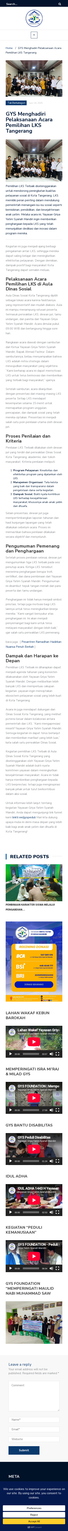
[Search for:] (18, 4)
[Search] (60, 4)
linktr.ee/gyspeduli (24, 817)
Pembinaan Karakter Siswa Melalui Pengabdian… (30, 907)
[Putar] (10, 1054)
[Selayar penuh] (57, 1054)
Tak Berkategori (16, 103)
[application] (34, 1042)
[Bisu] (51, 1054)
